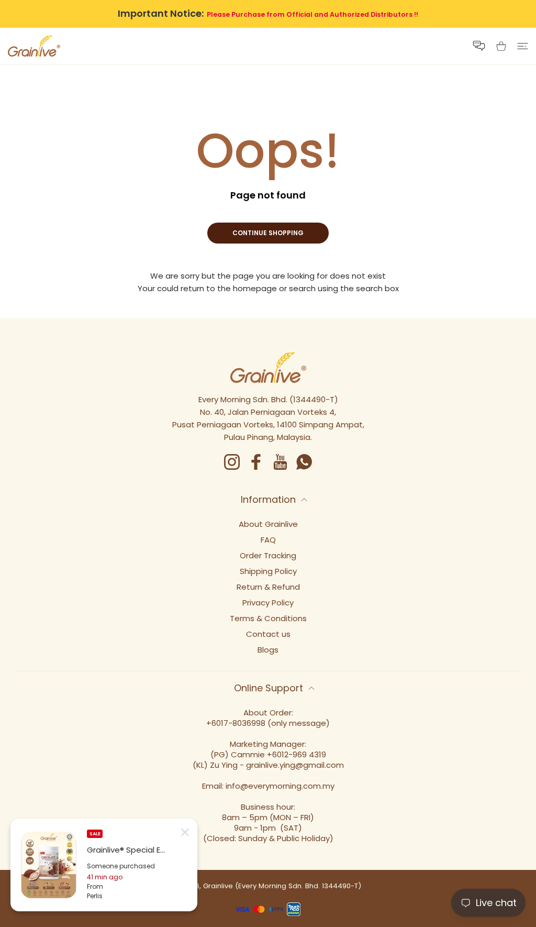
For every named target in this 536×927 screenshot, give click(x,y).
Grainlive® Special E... (126, 850)
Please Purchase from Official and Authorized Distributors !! (312, 14)
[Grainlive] (34, 46)
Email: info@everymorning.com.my (268, 785)
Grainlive (218, 886)
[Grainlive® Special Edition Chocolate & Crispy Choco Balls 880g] (48, 865)
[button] (478, 46)
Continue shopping (268, 232)
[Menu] (522, 46)
